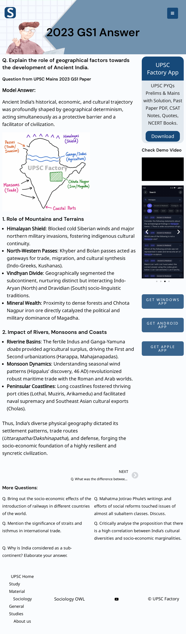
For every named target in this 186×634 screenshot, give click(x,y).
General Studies (16, 609)
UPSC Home (22, 576)
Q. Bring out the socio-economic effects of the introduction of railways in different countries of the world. (46, 506)
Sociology (22, 598)
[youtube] (117, 599)
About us (22, 621)
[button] (147, 232)
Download (162, 136)
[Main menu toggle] (172, 13)
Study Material (17, 587)
